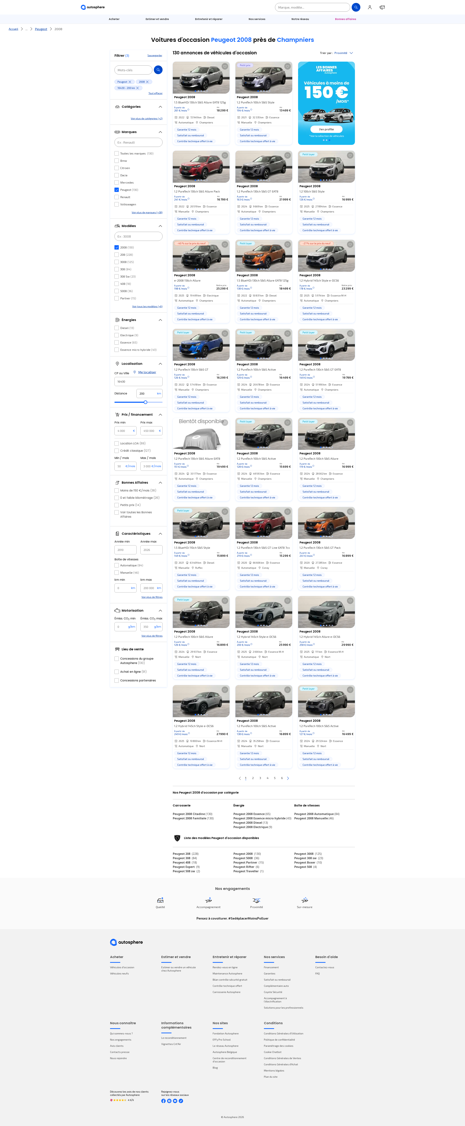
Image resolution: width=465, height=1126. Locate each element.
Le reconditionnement (174, 1037)
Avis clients (117, 1045)
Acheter (114, 19)
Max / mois (148, 458)
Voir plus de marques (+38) (147, 212)
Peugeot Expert (186, 867)
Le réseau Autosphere (225, 1045)
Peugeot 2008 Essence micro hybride (262, 818)
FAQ (317, 973)
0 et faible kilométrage (140, 498)
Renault (125, 197)
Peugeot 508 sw (186, 871)
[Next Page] (288, 778)
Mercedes (127, 182)
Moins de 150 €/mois (138, 490)
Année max (148, 541)
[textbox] (149, 393)
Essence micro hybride (138, 349)
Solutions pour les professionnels (283, 1007)
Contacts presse (120, 1051)
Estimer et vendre (157, 19)
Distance (120, 393)
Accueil (13, 29)
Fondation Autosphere (226, 1033)
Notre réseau (300, 19)
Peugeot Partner (248, 862)
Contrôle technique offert (227, 985)
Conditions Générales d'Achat (281, 1064)
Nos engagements (120, 1039)
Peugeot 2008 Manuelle (314, 818)
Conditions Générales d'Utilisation (283, 1033)
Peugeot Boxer (308, 862)
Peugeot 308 (185, 858)
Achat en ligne (133, 672)
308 (125, 269)
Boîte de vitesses (126, 559)
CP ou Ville (121, 373)
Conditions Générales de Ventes (282, 1058)
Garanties (269, 973)
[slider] (145, 402)
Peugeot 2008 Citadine (192, 814)
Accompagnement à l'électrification (275, 1000)
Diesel (127, 328)
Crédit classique (135, 451)
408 (125, 283)
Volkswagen (128, 204)
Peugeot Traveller (248, 871)
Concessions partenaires (138, 680)
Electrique (129, 335)
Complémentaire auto (276, 985)
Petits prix (130, 505)
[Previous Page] (240, 778)
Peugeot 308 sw (308, 858)
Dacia (123, 175)
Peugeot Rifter (246, 867)
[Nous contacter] (382, 7)
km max (146, 580)
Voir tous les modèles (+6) (147, 306)
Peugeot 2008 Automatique (316, 814)
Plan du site (271, 1076)
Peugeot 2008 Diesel (250, 823)
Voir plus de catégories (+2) (147, 118)
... (26, 29)
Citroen (125, 168)
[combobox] (138, 381)
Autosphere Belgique (225, 1051)
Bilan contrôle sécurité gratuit (230, 979)
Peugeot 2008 (247, 854)
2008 (127, 247)
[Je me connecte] (370, 7)
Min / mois (121, 458)
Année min (122, 541)
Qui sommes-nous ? (121, 1033)
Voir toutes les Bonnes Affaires (136, 514)
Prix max (146, 422)
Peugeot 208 (186, 854)
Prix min (120, 422)
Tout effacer (155, 93)
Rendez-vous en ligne (225, 967)
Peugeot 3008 (308, 854)
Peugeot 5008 (246, 858)
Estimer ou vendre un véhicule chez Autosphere (178, 969)
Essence (128, 342)
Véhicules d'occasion (122, 967)
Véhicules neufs (119, 973)
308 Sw (128, 276)
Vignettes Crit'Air (171, 1043)
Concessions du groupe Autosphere (136, 661)
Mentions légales (274, 1070)
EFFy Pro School (222, 1039)
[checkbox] (116, 153)
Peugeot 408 (185, 862)
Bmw (123, 160)
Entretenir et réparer (209, 19)
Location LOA (133, 443)
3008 (127, 262)
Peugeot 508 (305, 867)
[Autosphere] (93, 7)
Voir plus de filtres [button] (152, 597)
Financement (271, 967)
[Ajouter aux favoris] (225, 66)
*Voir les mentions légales (326, 135)
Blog (215, 1067)
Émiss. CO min (125, 618)
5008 (126, 291)
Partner (128, 298)
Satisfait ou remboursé (277, 979)
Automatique (131, 565)
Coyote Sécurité (273, 991)
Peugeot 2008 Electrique (252, 827)
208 (126, 254)
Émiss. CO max (151, 618)
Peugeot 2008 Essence (251, 814)
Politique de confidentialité (279, 1039)
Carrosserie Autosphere (226, 991)
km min (119, 580)
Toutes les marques (136, 153)
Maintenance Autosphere (227, 973)
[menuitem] (114, 19)
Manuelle (129, 572)
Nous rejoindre (118, 1058)
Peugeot (41, 29)
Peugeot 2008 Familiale (193, 818)
